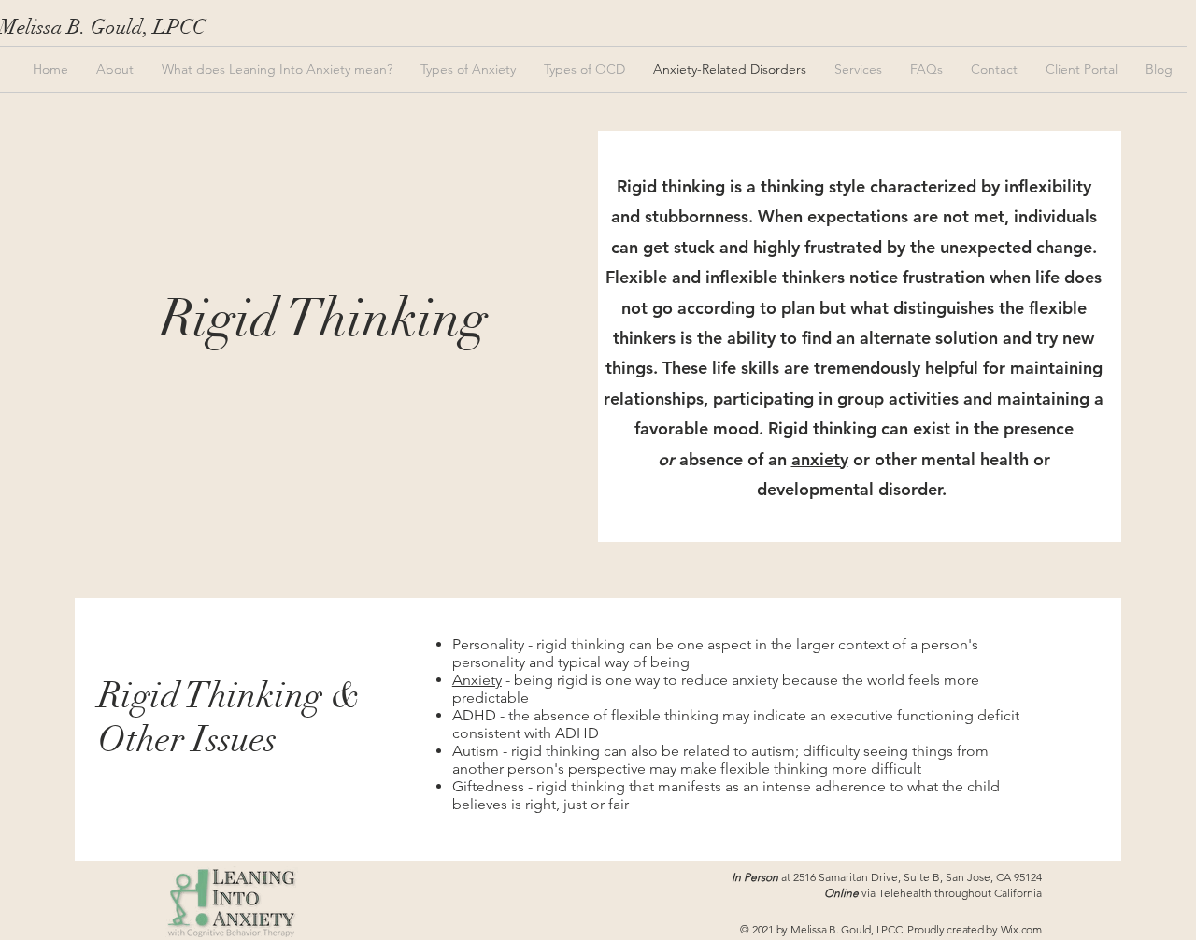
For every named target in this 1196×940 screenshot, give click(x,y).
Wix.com (1021, 929)
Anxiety (477, 680)
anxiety (819, 459)
